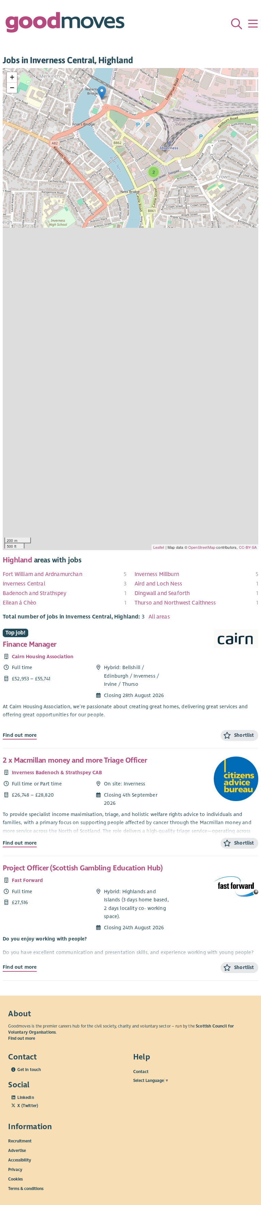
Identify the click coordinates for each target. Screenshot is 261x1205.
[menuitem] (64, 574)
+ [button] (12, 77)
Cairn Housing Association (42, 657)
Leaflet (158, 547)
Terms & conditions (26, 1188)
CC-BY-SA (248, 547)
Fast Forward (27, 880)
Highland (17, 560)
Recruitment (20, 1141)
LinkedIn (25, 1097)
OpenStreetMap (201, 547)
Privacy (15, 1169)
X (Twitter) (27, 1105)
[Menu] (253, 24)
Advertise (17, 1150)
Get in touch (29, 1069)
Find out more (20, 735)
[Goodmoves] (64, 24)
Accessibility (19, 1160)
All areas (159, 616)
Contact (141, 1071)
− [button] (12, 87)
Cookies (15, 1179)
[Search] (236, 24)
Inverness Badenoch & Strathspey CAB (57, 772)
